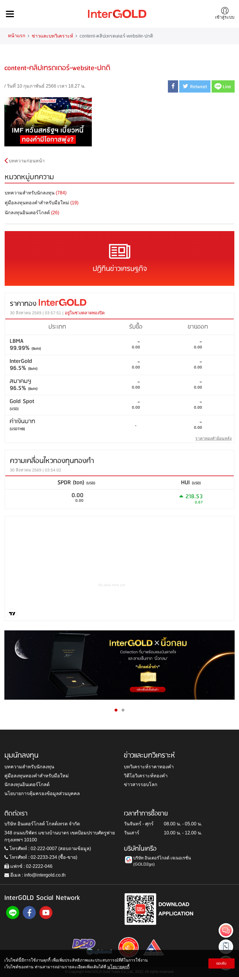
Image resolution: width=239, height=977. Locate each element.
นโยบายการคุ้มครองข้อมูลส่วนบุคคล (42, 793)
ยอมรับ (221, 963)
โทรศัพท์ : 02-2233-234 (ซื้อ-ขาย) (42, 857)
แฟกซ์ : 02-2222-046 (30, 866)
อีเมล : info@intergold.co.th (37, 875)
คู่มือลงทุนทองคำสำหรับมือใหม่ (36, 775)
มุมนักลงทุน (21, 755)
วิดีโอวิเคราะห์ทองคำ (146, 775)
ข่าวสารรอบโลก (140, 784)
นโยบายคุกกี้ (118, 966)
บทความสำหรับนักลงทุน (29, 766)
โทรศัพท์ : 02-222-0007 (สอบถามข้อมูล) (49, 848)
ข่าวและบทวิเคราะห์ (52, 35)
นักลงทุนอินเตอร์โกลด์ (27, 784)
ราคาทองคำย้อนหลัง (213, 438)
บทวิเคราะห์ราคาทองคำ (149, 766)
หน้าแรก (16, 35)
